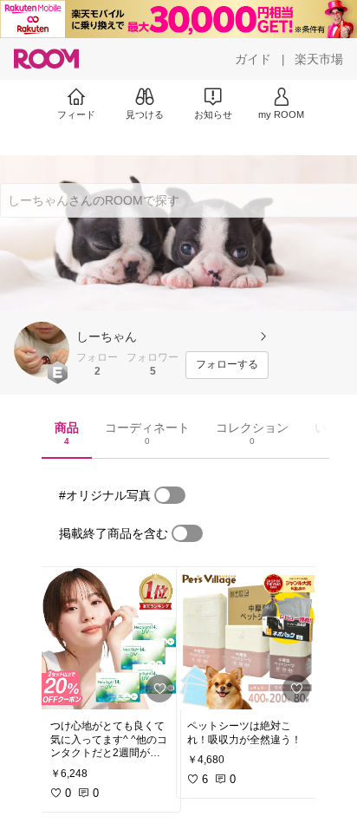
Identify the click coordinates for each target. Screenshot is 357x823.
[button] (41, 349)
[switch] (169, 495)
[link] (110, 638)
